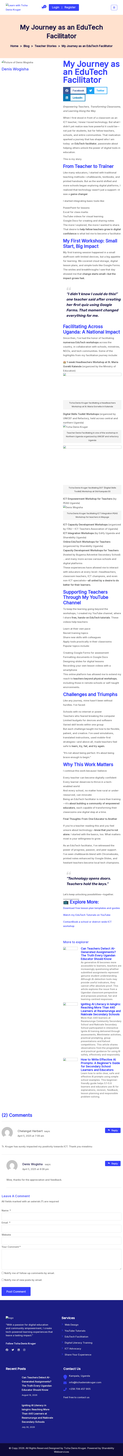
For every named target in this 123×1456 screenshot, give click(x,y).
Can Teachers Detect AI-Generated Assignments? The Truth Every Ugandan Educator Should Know (98, 954)
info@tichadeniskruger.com (85, 1382)
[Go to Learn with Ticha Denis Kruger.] (14, 46)
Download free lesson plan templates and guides (91, 908)
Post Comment (16, 1291)
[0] (42, 8)
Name (6, 1210)
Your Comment (11, 1246)
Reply (114, 1130)
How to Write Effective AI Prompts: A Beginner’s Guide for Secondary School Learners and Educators (100, 1065)
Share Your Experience (78, 1354)
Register (70, 7)
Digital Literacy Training (78, 1342)
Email (6, 1222)
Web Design (71, 1324)
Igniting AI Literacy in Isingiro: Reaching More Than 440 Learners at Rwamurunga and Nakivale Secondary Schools (101, 1009)
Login (55, 7)
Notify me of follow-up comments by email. (29, 1273)
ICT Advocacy (73, 1348)
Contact (67, 921)
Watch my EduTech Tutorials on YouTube (86, 914)
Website (6, 1234)
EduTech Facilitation (76, 1336)
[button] (75, 90)
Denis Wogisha (32, 1164)
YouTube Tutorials (75, 1330)
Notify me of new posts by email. (23, 1279)
